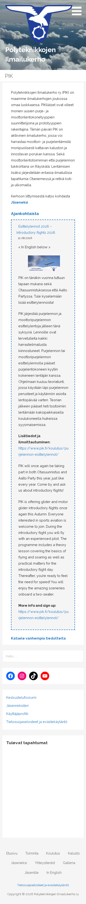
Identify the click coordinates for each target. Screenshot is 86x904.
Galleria (69, 863)
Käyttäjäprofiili (17, 714)
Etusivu (11, 853)
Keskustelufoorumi (21, 697)
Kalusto (74, 853)
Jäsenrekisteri (17, 706)
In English (54, 872)
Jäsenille (31, 872)
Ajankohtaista (25, 213)
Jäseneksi (19, 202)
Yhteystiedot (45, 863)
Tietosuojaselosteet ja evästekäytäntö (36, 722)
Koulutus (53, 853)
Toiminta (31, 853)
